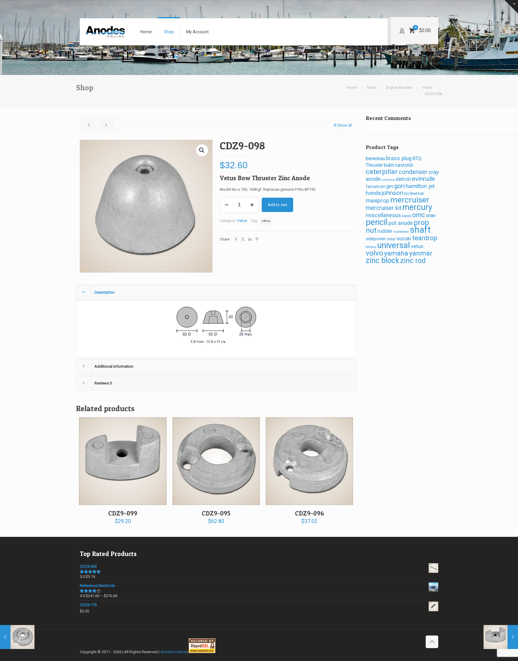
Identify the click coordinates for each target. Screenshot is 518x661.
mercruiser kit (383, 208)
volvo (374, 253)
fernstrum (376, 186)
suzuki (404, 238)
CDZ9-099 (122, 513)
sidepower (376, 238)
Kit (406, 193)
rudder (384, 231)
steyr (391, 239)
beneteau (375, 158)
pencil (377, 222)
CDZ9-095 (216, 513)
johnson (392, 192)
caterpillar (382, 172)
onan (431, 215)
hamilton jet (420, 186)
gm (389, 186)
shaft (420, 230)
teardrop (424, 238)
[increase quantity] (252, 205)
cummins (388, 180)
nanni (406, 216)
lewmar (417, 193)
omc (418, 215)
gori (399, 186)
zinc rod (413, 260)
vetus (266, 221)
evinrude (423, 178)
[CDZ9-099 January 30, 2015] (501, 637)
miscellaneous (383, 215)
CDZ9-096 (309, 513)
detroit (403, 179)
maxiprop (377, 200)
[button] (202, 150)
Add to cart (277, 204)
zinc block (382, 260)
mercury (417, 207)
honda (373, 193)
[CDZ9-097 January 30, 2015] (17, 637)
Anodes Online (173, 652)
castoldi (404, 165)
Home (351, 87)
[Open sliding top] (511, 6)
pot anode (401, 223)
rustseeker (401, 232)
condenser (413, 171)
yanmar (420, 253)
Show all (344, 125)
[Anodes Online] (105, 31)
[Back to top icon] (432, 642)
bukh (389, 165)
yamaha (396, 253)
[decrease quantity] (226, 205)
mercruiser (409, 200)
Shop (371, 87)
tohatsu (371, 247)
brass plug (399, 158)
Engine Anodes (399, 87)
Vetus (427, 87)
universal (393, 245)
